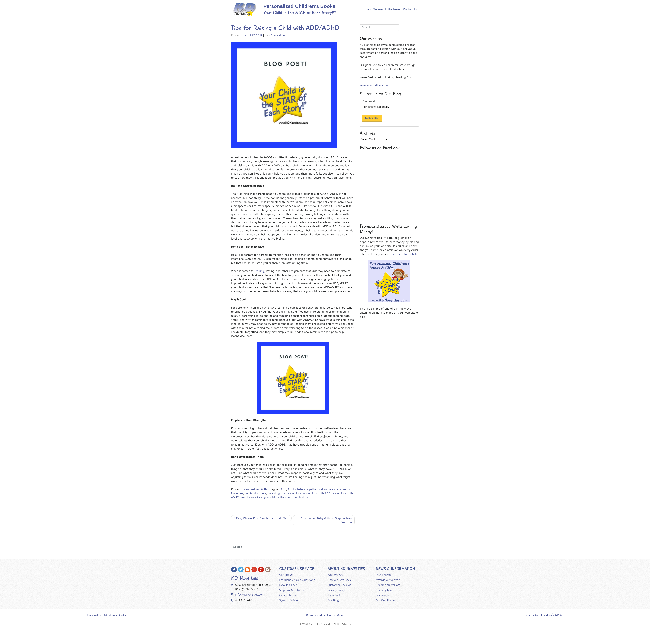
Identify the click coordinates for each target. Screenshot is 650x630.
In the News (392, 9)
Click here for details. (404, 254)
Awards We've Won (388, 580)
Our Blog (333, 600)
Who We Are (375, 9)
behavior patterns (308, 489)
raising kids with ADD (316, 493)
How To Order (288, 585)
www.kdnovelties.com (374, 85)
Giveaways (382, 595)
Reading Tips (384, 590)
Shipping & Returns (291, 590)
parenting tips (276, 493)
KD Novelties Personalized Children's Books (329, 624)
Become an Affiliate (388, 585)
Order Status (287, 595)
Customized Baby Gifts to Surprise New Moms (326, 520)
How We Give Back (339, 580)
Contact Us (410, 9)
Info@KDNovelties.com (249, 594)
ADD (283, 489)
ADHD (292, 489)
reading (259, 271)
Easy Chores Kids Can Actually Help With (262, 518)
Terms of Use (336, 595)
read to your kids (251, 497)
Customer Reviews (339, 585)
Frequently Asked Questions (297, 580)
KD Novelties (277, 35)
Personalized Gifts (255, 489)
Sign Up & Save (288, 600)
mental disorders (255, 493)
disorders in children (334, 489)
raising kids (294, 493)
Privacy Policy (336, 590)
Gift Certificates (385, 600)
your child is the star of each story (286, 497)
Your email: (369, 101)
